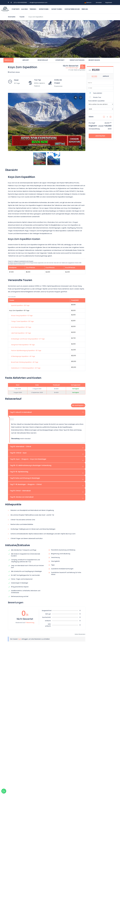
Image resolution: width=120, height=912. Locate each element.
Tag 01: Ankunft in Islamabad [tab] (21, 412)
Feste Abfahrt (97, 93)
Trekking (33, 9)
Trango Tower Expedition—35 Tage (22, 321)
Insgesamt (93, 126)
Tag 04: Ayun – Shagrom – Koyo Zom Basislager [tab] (28, 459)
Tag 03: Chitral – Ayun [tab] (18, 453)
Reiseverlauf (43, 60)
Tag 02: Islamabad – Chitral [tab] (20, 446)
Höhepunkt (60, 60)
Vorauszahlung (94, 129)
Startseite (15, 9)
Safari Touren (56, 9)
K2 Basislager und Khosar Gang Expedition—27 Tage (28, 339)
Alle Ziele (24, 9)
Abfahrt (25, 60)
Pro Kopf (92, 123)
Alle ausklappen (77, 405)
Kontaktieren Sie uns (72, 9)
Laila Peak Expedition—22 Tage (21, 333)
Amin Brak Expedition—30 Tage (21, 327)
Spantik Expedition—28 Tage (20, 305)
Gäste (91, 116)
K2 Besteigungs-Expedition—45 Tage (23, 356)
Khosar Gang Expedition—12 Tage (22, 315)
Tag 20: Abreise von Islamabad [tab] (21, 497)
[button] (80, 146)
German (88, 2)
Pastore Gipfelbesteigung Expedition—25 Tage (26, 350)
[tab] (8, 60)
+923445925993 (21, 2)
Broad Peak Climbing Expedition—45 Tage (24, 362)
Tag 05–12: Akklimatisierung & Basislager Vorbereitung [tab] (30, 465)
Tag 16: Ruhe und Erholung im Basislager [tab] (25, 478)
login (19, 639)
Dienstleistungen (77, 60)
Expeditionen (44, 9)
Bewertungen (94, 60)
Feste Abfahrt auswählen (96, 101)
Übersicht (8, 60)
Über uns (85, 9)
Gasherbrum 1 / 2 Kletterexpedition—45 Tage (25, 368)
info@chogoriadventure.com (38, 2)
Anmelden (99, 2)
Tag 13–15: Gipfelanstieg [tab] (19, 472)
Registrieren (108, 2)
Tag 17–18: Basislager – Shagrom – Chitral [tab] (26, 484)
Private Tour (97, 97)
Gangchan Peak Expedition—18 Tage (23, 345)
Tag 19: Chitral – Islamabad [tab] (20, 491)
